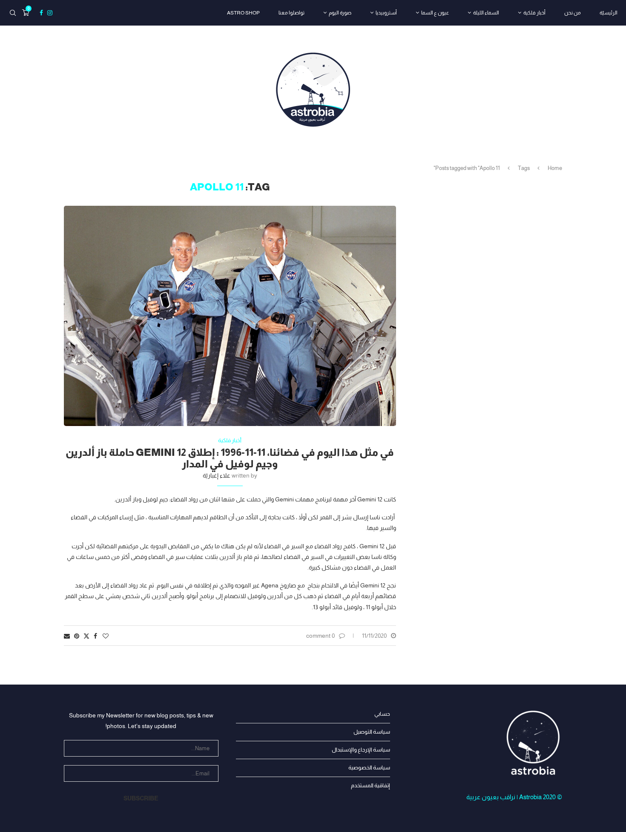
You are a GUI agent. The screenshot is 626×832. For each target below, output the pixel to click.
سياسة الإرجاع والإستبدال (361, 749)
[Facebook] (41, 12)
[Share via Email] (67, 636)
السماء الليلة (486, 13)
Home (555, 168)
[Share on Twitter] (86, 635)
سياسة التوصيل (371, 731)
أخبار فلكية (534, 13)
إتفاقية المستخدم (370, 785)
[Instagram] (49, 12)
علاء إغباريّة (216, 475)
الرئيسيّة (608, 13)
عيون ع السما (435, 13)
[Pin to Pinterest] (76, 636)
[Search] (13, 12)
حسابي (382, 714)
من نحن (572, 13)
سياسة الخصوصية (369, 767)
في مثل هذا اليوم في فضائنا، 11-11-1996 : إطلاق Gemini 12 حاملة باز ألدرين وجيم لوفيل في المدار (230, 457)
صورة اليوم (340, 13)
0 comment (320, 635)
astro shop (243, 13)
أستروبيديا (386, 13)
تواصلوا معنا (291, 13)
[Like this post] (106, 636)
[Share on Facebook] (95, 636)
